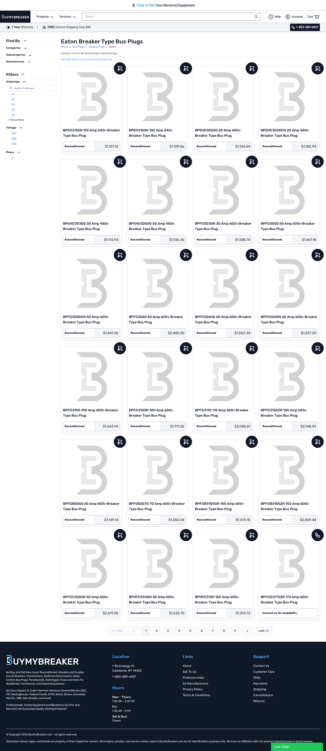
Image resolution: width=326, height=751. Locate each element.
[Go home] (42, 660)
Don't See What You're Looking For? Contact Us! (86, 59)
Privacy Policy (193, 689)
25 (12, 104)
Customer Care (264, 672)
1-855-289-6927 (124, 676)
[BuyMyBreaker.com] (15, 17)
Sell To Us (189, 672)
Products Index (193, 677)
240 (13, 133)
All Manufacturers (195, 683)
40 (13, 115)
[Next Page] (247, 630)
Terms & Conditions (196, 695)
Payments (260, 683)
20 (13, 99)
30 (13, 110)
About (187, 666)
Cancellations (263, 695)
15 (12, 94)
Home (64, 46)
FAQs (257, 677)
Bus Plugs (78, 46)
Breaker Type (97, 46)
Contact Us (261, 666)
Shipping (259, 689)
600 (13, 143)
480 (14, 138)
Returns (259, 701)
